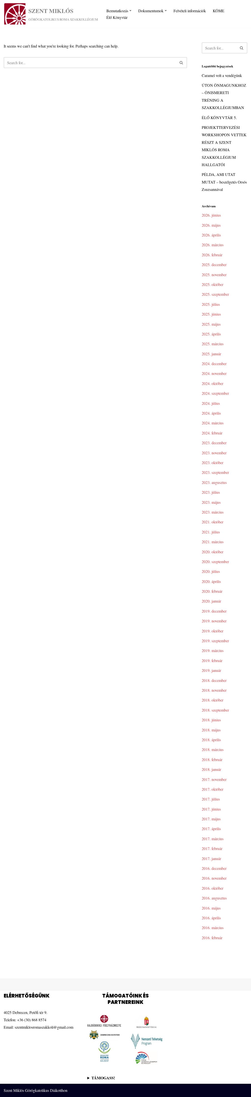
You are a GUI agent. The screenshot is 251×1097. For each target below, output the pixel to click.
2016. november (214, 878)
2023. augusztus (214, 482)
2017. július (211, 798)
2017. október (212, 789)
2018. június (211, 719)
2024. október (212, 383)
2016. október (212, 888)
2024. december (214, 363)
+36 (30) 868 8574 (31, 1019)
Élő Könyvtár (116, 17)
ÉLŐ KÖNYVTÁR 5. (219, 117)
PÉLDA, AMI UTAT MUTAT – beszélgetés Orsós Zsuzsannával (224, 182)
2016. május (211, 908)
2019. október (212, 630)
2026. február (212, 254)
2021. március (213, 541)
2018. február (212, 759)
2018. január (211, 769)
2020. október (212, 551)
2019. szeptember (215, 640)
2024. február (212, 432)
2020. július (211, 571)
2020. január (211, 601)
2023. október (212, 462)
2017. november (214, 779)
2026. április (211, 234)
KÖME (218, 10)
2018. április (211, 739)
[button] (130, 11)
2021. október (212, 521)
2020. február (212, 591)
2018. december (214, 680)
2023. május (211, 502)
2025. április (211, 333)
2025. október (212, 284)
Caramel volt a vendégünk (222, 75)
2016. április (211, 917)
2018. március (213, 749)
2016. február (212, 937)
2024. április (211, 413)
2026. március (213, 244)
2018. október (212, 700)
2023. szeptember (215, 472)
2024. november (214, 373)
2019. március (213, 650)
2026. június (211, 215)
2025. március (213, 343)
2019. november (214, 620)
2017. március (213, 838)
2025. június (211, 314)
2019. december (214, 611)
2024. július (211, 403)
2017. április (211, 828)
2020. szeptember (215, 561)
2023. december (214, 442)
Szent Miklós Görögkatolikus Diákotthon (35, 1090)
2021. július (211, 531)
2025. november (214, 274)
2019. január (211, 670)
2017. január (211, 858)
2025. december (214, 264)
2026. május (211, 225)
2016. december (214, 868)
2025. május (211, 324)
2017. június (211, 809)
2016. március (213, 927)
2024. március (213, 422)
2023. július (211, 492)
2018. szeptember (215, 710)
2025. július (211, 304)
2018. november (214, 690)
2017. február (212, 848)
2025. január (211, 353)
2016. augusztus (214, 897)
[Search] (181, 62)
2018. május (211, 729)
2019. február (212, 660)
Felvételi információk (190, 10)
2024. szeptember (215, 393)
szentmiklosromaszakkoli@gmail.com (44, 1027)
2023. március (213, 512)
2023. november (214, 452)
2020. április (211, 581)
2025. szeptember (215, 294)
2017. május (211, 818)
